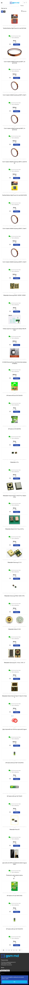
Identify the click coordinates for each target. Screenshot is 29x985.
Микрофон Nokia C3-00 (14, 629)
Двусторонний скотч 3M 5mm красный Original (15, 729)
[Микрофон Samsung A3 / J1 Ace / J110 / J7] (14, 653)
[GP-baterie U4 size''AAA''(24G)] (14, 886)
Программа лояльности (6, 965)
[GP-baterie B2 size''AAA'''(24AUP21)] (14, 753)
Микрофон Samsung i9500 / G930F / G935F (14, 295)
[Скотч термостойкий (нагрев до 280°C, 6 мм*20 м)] (14, 152)
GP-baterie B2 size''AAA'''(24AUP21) (14, 762)
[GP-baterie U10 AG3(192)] (14, 419)
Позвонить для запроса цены (14, 875)
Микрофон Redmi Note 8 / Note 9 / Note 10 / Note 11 (14, 696)
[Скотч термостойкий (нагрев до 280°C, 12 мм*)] (14, 252)
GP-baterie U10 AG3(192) (14, 429)
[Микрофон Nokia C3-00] (14, 620)
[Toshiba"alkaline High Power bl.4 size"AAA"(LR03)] (14, 185)
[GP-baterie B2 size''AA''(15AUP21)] (14, 919)
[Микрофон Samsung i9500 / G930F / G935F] (14, 286)
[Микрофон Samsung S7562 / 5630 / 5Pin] (14, 586)
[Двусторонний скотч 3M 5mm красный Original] (14, 720)
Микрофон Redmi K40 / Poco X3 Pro (14, 529)
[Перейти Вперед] (20, 950)
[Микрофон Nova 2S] (14, 820)
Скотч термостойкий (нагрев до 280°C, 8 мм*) (14, 95)
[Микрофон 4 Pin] (14, 453)
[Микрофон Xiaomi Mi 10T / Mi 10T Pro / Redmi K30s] (14, 486)
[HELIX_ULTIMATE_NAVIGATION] (1, 3)
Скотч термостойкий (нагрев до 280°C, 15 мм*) (14, 228)
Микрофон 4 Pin (14, 462)
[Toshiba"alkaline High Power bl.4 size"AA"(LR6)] (14, 19)
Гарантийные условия (6, 963)
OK (14, 981)
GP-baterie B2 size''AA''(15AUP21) (14, 929)
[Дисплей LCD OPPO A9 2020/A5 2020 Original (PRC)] (14, 853)
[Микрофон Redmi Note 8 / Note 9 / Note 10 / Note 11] (14, 686)
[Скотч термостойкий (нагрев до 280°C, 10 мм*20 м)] (14, 52)
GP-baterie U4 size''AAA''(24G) (14, 895)
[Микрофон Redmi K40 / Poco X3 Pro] (14, 519)
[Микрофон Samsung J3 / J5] (14, 553)
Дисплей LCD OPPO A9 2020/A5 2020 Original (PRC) (14, 863)
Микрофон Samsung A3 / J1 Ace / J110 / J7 (14, 662)
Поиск (22, 5)
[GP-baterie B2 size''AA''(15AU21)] (14, 386)
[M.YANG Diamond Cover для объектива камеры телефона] (14, 352)
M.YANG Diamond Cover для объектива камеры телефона (14, 362)
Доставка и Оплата (5, 969)
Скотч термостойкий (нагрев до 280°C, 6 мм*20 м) (14, 162)
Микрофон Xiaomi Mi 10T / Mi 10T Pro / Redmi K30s (14, 496)
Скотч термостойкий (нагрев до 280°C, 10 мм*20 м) (14, 62)
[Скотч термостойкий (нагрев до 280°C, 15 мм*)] (14, 219)
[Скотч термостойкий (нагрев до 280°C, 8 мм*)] (14, 85)
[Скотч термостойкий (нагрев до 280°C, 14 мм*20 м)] (14, 119)
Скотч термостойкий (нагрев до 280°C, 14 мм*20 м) (14, 129)
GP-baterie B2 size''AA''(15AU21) (14, 395)
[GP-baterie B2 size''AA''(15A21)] (14, 786)
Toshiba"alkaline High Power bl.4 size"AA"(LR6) (14, 28)
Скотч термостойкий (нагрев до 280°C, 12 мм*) (14, 262)
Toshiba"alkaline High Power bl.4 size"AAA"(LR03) (14, 195)
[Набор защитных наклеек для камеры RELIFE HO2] (14, 319)
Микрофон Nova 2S (14, 829)
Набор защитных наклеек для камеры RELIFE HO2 (14, 329)
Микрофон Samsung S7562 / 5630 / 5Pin (14, 595)
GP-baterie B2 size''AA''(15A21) (14, 796)
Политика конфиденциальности (8, 962)
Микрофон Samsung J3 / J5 (14, 562)
